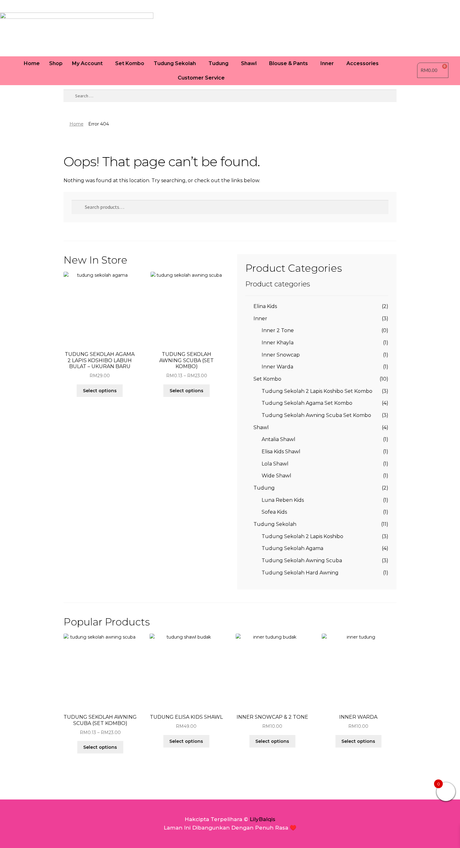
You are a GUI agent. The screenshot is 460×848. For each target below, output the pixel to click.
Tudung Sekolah (175, 63)
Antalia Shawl (278, 439)
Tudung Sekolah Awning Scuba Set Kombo (316, 415)
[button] (88, 63)
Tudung (218, 63)
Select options (100, 390)
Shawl (249, 63)
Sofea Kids (274, 512)
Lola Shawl (275, 464)
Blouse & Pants (288, 63)
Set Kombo (129, 63)
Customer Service (201, 78)
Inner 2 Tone (278, 330)
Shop (56, 63)
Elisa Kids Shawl (281, 452)
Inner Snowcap (281, 355)
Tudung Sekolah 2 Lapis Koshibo (302, 536)
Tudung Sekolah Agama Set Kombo (307, 403)
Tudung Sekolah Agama (292, 548)
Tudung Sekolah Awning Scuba (302, 560)
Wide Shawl (276, 476)
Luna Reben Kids (283, 500)
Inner (327, 63)
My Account (87, 63)
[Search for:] (230, 96)
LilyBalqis (262, 819)
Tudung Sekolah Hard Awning (300, 573)
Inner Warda (277, 367)
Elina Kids (265, 306)
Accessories (362, 63)
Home (32, 63)
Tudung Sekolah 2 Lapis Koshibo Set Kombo (317, 391)
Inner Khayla (278, 343)
